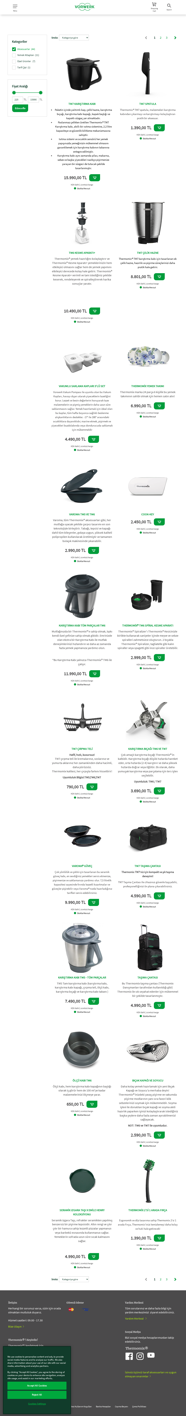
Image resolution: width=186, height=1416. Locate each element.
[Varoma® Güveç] (82, 836)
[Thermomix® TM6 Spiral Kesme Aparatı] (148, 595)
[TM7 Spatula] (148, 74)
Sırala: (54, 37)
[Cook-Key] (148, 484)
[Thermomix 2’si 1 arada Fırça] (148, 1180)
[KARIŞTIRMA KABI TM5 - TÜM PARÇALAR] (82, 947)
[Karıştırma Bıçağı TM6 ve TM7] (148, 719)
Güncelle (20, 108)
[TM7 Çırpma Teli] (82, 719)
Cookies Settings (37, 1403)
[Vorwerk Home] (84, 7)
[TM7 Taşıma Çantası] (148, 836)
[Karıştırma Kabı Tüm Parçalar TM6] (82, 595)
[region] (37, 1380)
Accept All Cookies (37, 1385)
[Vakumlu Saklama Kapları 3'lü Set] (82, 356)
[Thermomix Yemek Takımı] (148, 356)
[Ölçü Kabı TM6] (82, 1050)
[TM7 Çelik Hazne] (148, 223)
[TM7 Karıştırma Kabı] (82, 74)
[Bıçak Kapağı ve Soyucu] (148, 1050)
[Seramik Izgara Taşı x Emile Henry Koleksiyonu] (82, 1180)
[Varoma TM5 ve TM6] (82, 484)
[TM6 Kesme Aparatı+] (82, 223)
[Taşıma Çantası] (148, 947)
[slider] (14, 92)
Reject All (37, 1394)
